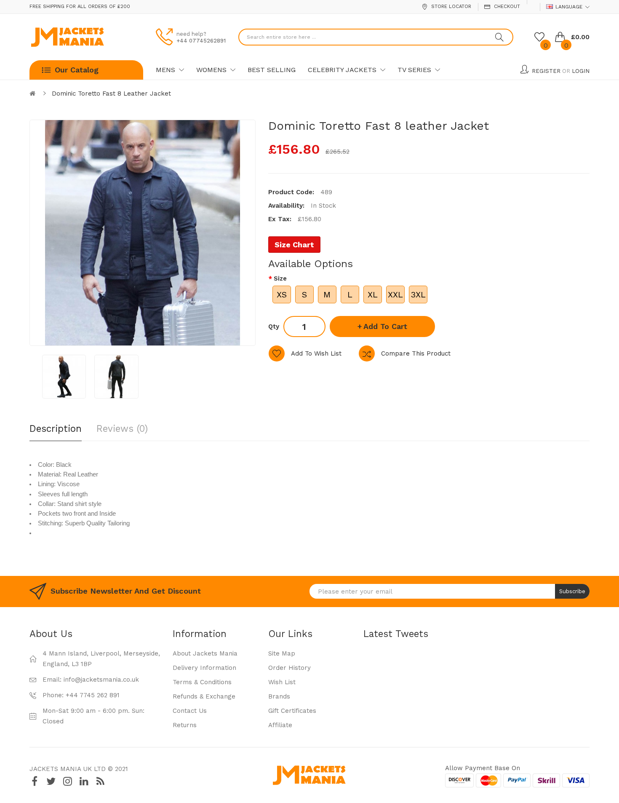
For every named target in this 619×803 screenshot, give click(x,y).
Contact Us (190, 711)
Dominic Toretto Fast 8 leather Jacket (111, 93)
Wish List (282, 682)
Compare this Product (416, 353)
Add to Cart (385, 326)
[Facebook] (34, 781)
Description (55, 428)
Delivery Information (204, 668)
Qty (273, 326)
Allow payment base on (482, 768)
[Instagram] (67, 781)
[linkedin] (84, 781)
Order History (289, 668)
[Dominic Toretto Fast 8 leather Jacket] (64, 377)
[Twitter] (51, 781)
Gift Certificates (292, 711)
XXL (395, 294)
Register (546, 71)
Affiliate (280, 725)
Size (280, 278)
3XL (418, 294)
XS (282, 294)
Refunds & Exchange (204, 696)
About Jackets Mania (205, 653)
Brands (279, 696)
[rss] (100, 781)
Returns (185, 725)
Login (581, 71)
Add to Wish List (316, 353)
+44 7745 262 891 (93, 695)
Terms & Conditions (202, 682)
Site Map (281, 653)
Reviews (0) (122, 428)
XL (373, 294)
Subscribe (572, 591)
